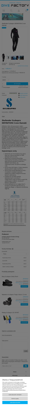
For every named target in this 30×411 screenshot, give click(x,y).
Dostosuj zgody (15, 398)
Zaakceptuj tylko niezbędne (15, 394)
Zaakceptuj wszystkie (15, 402)
